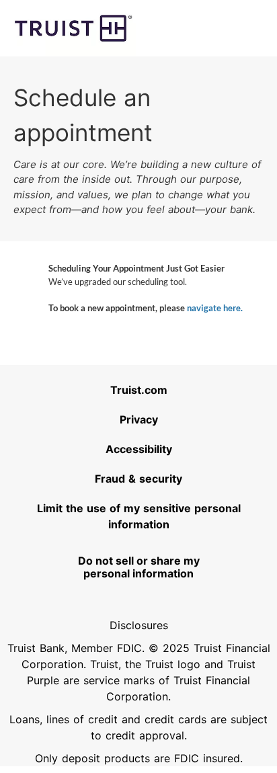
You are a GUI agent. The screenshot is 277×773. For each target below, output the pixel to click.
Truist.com (176, 389)
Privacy (181, 419)
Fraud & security (169, 478)
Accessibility (174, 449)
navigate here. (215, 307)
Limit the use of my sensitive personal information (140, 516)
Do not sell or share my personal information (139, 567)
